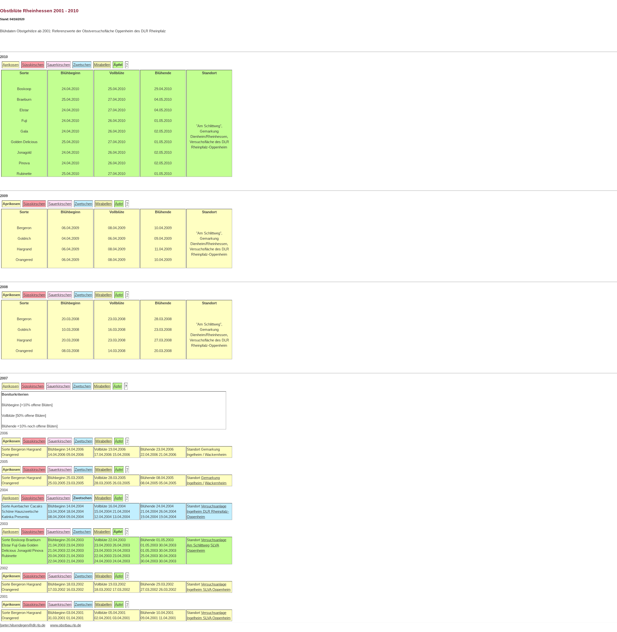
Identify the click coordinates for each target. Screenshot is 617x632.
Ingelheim (195, 511)
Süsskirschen (33, 65)
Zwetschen (82, 65)
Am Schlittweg (198, 545)
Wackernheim (216, 483)
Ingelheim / (195, 483)
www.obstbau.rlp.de (65, 625)
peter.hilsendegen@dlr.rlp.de (23, 625)
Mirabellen (102, 65)
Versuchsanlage (213, 506)
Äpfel (119, 204)
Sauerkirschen (58, 65)
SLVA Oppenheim (217, 590)
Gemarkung (210, 478)
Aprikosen (11, 65)
